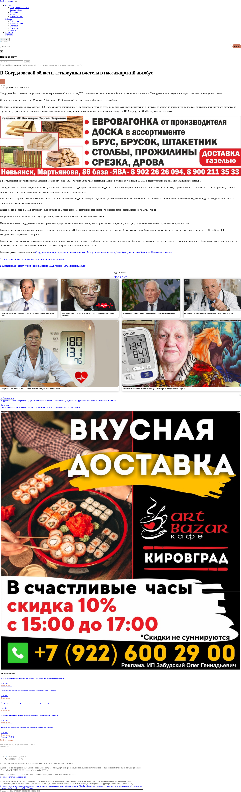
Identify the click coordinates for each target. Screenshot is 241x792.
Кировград (14, 14)
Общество (14, 21)
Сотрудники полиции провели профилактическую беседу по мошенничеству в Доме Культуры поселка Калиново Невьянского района (103, 252)
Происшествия (16, 23)
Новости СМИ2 (7, 737)
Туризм (13, 30)
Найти (236, 46)
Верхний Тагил (16, 17)
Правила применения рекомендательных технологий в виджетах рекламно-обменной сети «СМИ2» (43, 786)
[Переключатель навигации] (16, 1)
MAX (116, 276)
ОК (125, 276)
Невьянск (14, 12)
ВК (121, 276)
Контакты (9, 35)
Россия (8, 5)
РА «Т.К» (9, 32)
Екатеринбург (16, 10)
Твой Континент (7, 1)
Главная (3, 65)
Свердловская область (19, 8)
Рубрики (8, 19)
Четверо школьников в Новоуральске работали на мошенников (32, 259)
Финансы (14, 28)
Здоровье (14, 26)
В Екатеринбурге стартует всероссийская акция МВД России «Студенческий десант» (43, 265)
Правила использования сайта (13, 777)
